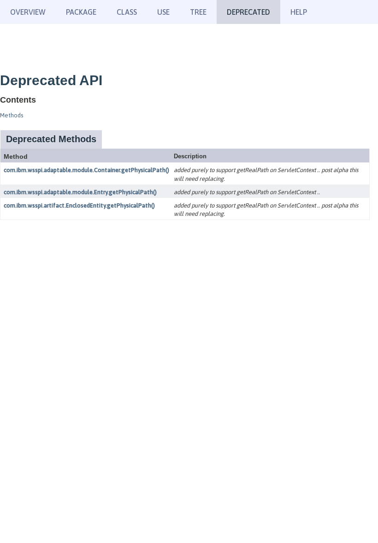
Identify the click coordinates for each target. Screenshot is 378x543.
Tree (198, 12)
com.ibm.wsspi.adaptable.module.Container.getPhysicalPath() (86, 170)
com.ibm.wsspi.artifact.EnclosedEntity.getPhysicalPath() (79, 205)
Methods (11, 115)
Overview (28, 12)
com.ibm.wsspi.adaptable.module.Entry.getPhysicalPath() (80, 192)
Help (298, 12)
